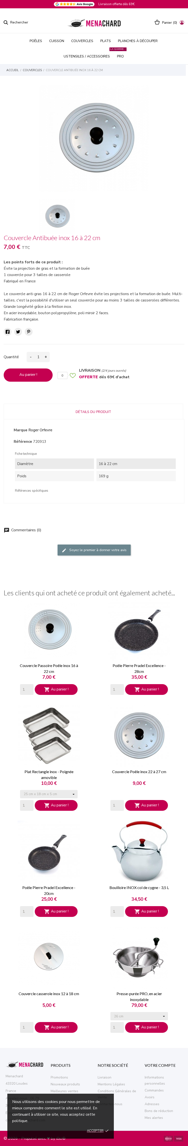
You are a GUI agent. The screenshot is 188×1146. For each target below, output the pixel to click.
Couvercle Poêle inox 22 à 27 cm (139, 771)
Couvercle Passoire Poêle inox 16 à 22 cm (49, 668)
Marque (20, 430)
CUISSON (56, 41)
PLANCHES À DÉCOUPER (138, 41)
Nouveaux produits (65, 1084)
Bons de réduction (159, 1111)
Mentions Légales (111, 1084)
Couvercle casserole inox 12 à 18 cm (49, 993)
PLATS (105, 41)
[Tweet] (18, 332)
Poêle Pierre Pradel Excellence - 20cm (48, 890)
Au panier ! (28, 374)
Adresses (152, 1104)
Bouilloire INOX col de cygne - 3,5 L (139, 887)
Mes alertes (154, 1117)
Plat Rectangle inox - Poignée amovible (48, 774)
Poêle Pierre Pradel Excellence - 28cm (139, 668)
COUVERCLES (82, 41)
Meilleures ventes (64, 1091)
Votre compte (160, 1065)
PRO (120, 54)
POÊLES (36, 41)
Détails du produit (93, 412)
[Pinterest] (29, 332)
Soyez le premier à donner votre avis (94, 550)
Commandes (154, 1090)
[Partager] (8, 332)
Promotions (59, 1077)
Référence (23, 441)
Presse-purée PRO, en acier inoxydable (139, 996)
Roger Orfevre (40, 430)
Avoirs (149, 1097)
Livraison (104, 1077)
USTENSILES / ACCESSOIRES (87, 56)
